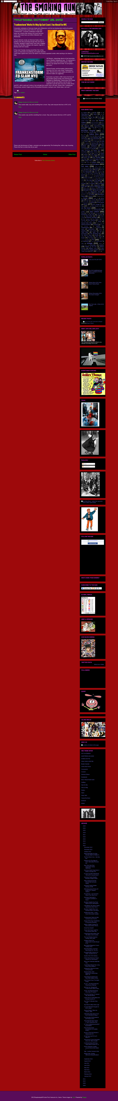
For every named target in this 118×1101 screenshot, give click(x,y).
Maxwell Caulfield (98, 190)
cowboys (87, 143)
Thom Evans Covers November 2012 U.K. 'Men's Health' (92, 1040)
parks (86, 209)
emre (90, 153)
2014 (84, 841)
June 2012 (87, 1065)
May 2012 (87, 1067)
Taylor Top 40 (97, 232)
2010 (84, 1081)
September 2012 (88, 1059)
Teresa (20, 102)
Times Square (98, 236)
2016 (84, 836)
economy (84, 152)
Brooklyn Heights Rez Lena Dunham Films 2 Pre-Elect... (91, 909)
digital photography (85, 150)
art (100, 118)
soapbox (98, 226)
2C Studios (84, 112)
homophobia (87, 164)
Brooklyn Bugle (97, 128)
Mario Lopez (86, 187)
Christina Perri (96, 140)
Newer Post (18, 154)
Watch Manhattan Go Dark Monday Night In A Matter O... (92, 854)
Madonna (87, 185)
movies (90, 196)
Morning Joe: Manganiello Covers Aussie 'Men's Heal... (92, 988)
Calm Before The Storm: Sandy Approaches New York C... (92, 906)
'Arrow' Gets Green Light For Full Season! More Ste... (91, 930)
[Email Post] (17, 90)
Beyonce (102, 124)
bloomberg (97, 126)
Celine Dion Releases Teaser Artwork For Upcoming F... (91, 958)
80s (95, 112)
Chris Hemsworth (94, 138)
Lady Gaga (89, 180)
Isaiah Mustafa (95, 168)
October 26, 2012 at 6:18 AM (30, 102)
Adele (95, 114)
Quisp (82, 213)
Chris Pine (88, 140)
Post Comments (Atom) (48, 160)
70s (91, 112)
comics (86, 141)
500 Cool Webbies (86, 753)
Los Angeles (92, 183)
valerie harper (99, 241)
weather (23, 92)
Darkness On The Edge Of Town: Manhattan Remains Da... (91, 862)
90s (101, 112)
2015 (84, 839)
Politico (83, 790)
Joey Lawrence (98, 172)
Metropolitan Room (96, 191)
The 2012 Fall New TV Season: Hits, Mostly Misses (92, 995)
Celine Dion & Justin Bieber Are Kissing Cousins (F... (92, 998)
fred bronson (100, 156)
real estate (97, 213)
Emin (101, 151)
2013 (84, 843)
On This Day (99, 208)
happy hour (88, 160)
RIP (97, 216)
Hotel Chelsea (98, 166)
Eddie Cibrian (93, 152)
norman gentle (100, 202)
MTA (97, 196)
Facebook (96, 153)
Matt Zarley (86, 189)
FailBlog (83, 782)
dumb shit (96, 150)
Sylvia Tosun (93, 230)
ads (101, 114)
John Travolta (84, 173)
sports (82, 229)
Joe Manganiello (87, 172)
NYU (89, 206)
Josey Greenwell (94, 173)
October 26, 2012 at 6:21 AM (30, 112)
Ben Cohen (89, 124)
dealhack (83, 800)
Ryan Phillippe (95, 218)
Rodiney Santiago (92, 217)
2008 (84, 1085)
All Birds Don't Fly (85, 758)
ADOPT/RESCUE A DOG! (87, 756)
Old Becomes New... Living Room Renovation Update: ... (91, 914)
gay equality (96, 157)
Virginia (100, 243)
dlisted (83, 803)
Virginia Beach (84, 245)
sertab (99, 221)
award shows (84, 120)
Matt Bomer (101, 187)
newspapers (101, 199)
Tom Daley (91, 238)
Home (45, 154)
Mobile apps (85, 194)
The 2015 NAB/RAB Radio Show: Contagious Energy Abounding (95, 272)
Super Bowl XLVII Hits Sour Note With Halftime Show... (91, 977)
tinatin (83, 238)
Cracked (83, 772)
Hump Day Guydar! (89, 928)
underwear (85, 241)
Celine (84, 134)
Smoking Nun (87, 226)
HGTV (82, 162)
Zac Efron (99, 251)
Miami (89, 193)
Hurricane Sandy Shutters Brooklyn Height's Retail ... (91, 878)
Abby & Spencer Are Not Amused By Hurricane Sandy (90, 882)
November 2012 (88, 849)
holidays (94, 162)
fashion (86, 154)
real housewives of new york (92, 214)
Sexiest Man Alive (86, 223)
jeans (96, 169)
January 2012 (87, 1076)
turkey (87, 240)
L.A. (82, 180)
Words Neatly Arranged (92, 249)
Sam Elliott (83, 221)
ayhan (93, 120)
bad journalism (95, 123)
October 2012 (87, 851)
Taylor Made (84, 232)
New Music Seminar (91, 199)
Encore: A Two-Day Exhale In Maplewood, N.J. (91, 1033)
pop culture (94, 212)
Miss (103, 193)
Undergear (101, 240)
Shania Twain (99, 223)
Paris (82, 209)
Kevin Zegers (95, 177)
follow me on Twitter (99, 664)
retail (82, 216)
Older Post (71, 154)
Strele (100, 229)
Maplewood (92, 186)
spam (94, 227)
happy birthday (99, 159)
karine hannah (100, 176)
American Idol (91, 117)
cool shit (101, 141)
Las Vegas (98, 180)
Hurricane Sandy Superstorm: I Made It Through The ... (91, 871)
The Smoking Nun (95, 233)
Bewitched (95, 124)
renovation (99, 214)
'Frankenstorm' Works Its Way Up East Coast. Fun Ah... (91, 918)
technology (84, 233)
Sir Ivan (102, 224)
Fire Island (94, 154)
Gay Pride (83, 159)
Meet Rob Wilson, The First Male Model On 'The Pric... (91, 949)
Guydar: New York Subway (90, 955)
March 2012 (87, 1072)
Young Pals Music (85, 798)
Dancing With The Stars (97, 143)
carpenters (91, 132)
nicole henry (94, 201)
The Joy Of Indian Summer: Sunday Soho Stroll (91, 937)
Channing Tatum (97, 137)
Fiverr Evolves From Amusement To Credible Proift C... (91, 1029)
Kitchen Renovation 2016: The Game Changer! (95, 294)
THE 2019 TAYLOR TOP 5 (95, 259)
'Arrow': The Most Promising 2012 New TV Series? (91, 991)
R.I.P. (87, 213)
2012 (84, 845)
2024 (84, 828)
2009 (84, 1083)
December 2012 (88, 847)
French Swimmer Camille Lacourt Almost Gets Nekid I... (91, 1048)
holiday (88, 162)
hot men (84, 166)
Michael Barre (97, 193)
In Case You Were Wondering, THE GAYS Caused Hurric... (91, 874)
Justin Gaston (90, 176)
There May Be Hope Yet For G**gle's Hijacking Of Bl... (91, 1021)
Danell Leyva (87, 144)
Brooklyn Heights (88, 131)
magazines (97, 185)
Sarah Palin (92, 221)
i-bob (73, 1097)
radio (92, 213)
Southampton (85, 227)
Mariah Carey (100, 186)
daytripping (94, 146)
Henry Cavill (99, 160)
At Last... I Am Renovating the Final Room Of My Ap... (91, 984)
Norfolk (92, 202)
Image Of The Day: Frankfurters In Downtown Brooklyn (92, 921)
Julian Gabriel (96, 174)
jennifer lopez (94, 170)
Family (102, 153)
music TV (96, 198)
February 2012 (88, 1074)
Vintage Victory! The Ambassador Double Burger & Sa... (91, 942)
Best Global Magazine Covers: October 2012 (91, 946)
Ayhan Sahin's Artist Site (87, 761)
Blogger (84, 1097)
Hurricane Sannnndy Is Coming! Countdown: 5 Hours (90, 899)
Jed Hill (102, 169)
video (82, 243)
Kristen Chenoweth (90, 179)
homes (102, 162)
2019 (84, 832)
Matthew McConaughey (98, 189)
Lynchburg (101, 183)
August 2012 (87, 1061)
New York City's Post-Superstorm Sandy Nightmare (89, 867)
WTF (92, 251)
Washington (93, 245)
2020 (84, 830)
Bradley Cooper (90, 127)
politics (83, 212)
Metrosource (84, 193)
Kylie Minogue (99, 179)
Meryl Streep (84, 191)
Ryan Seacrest (91, 220)
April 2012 (87, 1069)
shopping (95, 224)
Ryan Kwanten (86, 218)
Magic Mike (84, 186)
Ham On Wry (84, 785)
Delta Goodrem (93, 147)
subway (83, 230)
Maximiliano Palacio (88, 190)
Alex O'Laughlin (95, 115)
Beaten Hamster (85, 764)
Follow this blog (92, 543)
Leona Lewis (84, 181)
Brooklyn (83, 128)
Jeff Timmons (86, 170)
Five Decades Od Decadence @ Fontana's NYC (91, 1018)
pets (91, 209)
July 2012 (86, 1063)
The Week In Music (86, 235)
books (82, 127)
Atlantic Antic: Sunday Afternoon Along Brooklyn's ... (91, 1055)
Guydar (91, 159)
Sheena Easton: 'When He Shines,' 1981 (90, 1011)
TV (93, 240)
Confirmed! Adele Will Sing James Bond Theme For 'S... (91, 1043)
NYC (18, 92)
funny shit (87, 157)
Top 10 (97, 237)
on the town (86, 208)
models (92, 194)
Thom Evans (90, 236)
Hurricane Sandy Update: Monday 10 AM (90, 886)
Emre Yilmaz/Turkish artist (87, 779)
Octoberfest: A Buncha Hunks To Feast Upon (91, 969)
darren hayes (95, 144)
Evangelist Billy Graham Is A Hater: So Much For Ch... (91, 953)
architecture (84, 118)
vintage (90, 243)
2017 (84, 834)
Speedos (99, 227)
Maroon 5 (94, 187)
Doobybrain (84, 777)
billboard (86, 126)
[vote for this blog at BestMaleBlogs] (92, 502)
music (85, 198)
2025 (84, 826)
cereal (98, 136)
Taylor (100, 230)
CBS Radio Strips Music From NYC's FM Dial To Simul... (91, 1014)
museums (102, 196)
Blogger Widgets (90, 323)
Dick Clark (100, 148)
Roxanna (102, 217)
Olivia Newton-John (96, 206)
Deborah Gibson (85, 774)
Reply (19, 107)
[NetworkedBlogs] (93, 540)
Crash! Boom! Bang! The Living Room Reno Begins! (92, 965)
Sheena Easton (85, 224)
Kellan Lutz (87, 177)
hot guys (96, 164)
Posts (84, 464)
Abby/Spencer (85, 114)
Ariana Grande (94, 118)
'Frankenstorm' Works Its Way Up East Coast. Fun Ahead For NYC (40, 25)
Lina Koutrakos (95, 182)
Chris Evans (84, 138)
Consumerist (84, 769)
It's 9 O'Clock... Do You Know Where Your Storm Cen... (91, 894)
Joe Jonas (101, 170)
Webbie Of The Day (90, 246)
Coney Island (94, 141)
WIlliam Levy (93, 248)
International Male (85, 168)
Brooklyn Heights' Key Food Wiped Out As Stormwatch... (91, 902)
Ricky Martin (89, 216)
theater (97, 235)
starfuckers (91, 229)
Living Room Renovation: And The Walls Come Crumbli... (91, 934)
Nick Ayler (86, 201)
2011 (84, 1079)
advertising (84, 115)
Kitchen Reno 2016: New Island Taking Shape (95, 283)
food (93, 156)
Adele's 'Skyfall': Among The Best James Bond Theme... (91, 925)
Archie (99, 117)
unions (92, 241)
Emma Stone (84, 153)
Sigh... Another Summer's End (91, 1051)
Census (83, 136)
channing (89, 137)
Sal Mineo (100, 220)
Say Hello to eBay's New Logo (91, 1004)
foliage (88, 156)
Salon (82, 792)
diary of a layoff (90, 148)
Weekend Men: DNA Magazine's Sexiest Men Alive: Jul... (91, 973)
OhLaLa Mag (84, 787)
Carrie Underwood (100, 132)
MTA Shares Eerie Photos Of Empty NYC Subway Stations (91, 890)
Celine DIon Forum (86, 766)
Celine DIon (94, 134)
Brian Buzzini (99, 127)
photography (97, 209)
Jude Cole (89, 174)
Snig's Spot (84, 795)
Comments (86, 466)
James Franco (89, 169)
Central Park (92, 136)
